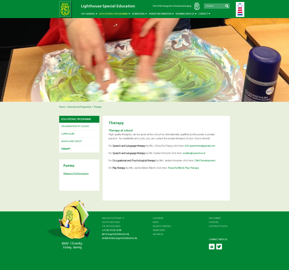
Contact (203, 14)
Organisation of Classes (75, 126)
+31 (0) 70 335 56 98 (111, 230)
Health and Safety (71, 141)
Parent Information (160, 14)
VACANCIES (158, 234)
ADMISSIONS (159, 230)
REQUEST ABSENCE (162, 226)
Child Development (205, 160)
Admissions (138, 14)
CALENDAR (158, 218)
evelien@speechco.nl (194, 153)
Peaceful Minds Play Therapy (184, 168)
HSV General (88, 14)
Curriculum (67, 134)
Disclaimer (215, 218)
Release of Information (76, 173)
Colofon (213, 222)
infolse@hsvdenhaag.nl (115, 234)
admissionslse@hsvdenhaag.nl (119, 238)
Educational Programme (113, 14)
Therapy (65, 149)
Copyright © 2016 (218, 226)
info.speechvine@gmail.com (200, 146)
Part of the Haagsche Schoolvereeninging (172, 6)
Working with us (185, 14)
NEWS (156, 222)
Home (62, 107)
